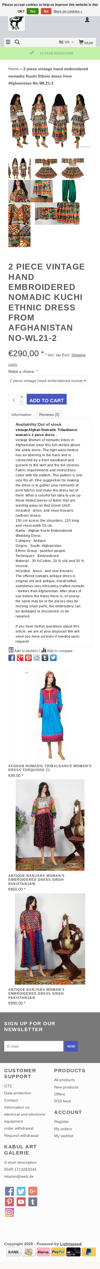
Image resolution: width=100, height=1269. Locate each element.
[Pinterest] (9, 1201)
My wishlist (63, 1136)
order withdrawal (18, 1128)
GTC (8, 1086)
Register (61, 1121)
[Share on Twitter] (53, 657)
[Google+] (32, 1191)
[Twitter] (21, 1191)
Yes (33, 11)
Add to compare (59, 651)
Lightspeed (71, 1244)
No (46, 11)
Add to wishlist (26, 651)
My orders (63, 1129)
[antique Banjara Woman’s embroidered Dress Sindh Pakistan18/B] (50, 825)
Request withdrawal (21, 1135)
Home (13, 69)
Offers (59, 1094)
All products (64, 1080)
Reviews (49, 414)
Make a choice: (23, 371)
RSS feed (62, 1101)
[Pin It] (28, 657)
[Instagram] (9, 1212)
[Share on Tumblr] (45, 657)
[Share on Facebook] (11, 657)
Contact (11, 1100)
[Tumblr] (32, 1201)
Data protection (17, 1093)
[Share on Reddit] (36, 657)
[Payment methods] (14, 1251)
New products (66, 1087)
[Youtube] (21, 1201)
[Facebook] (9, 1191)
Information (21, 414)
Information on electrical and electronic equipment (25, 1114)
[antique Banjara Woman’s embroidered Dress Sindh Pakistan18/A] (50, 939)
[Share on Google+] (20, 657)
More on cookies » (68, 11)
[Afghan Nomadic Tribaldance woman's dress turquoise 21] (50, 715)
